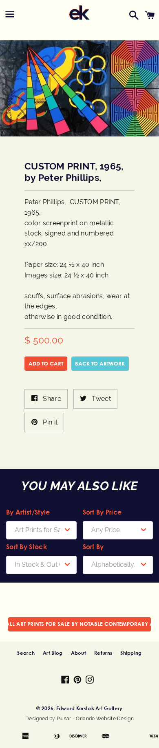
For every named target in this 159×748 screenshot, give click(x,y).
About (78, 652)
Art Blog (52, 652)
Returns (103, 652)
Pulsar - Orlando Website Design (95, 719)
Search (26, 652)
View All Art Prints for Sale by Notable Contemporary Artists (79, 623)
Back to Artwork (100, 363)
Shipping (130, 652)
